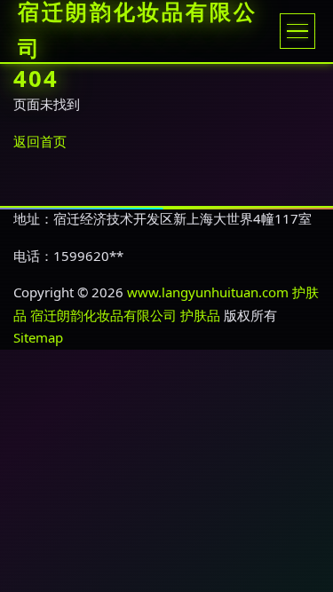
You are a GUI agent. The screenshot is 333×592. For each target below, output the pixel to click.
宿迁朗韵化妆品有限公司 (103, 315)
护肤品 (200, 315)
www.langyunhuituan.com (208, 292)
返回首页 (40, 141)
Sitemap (38, 337)
